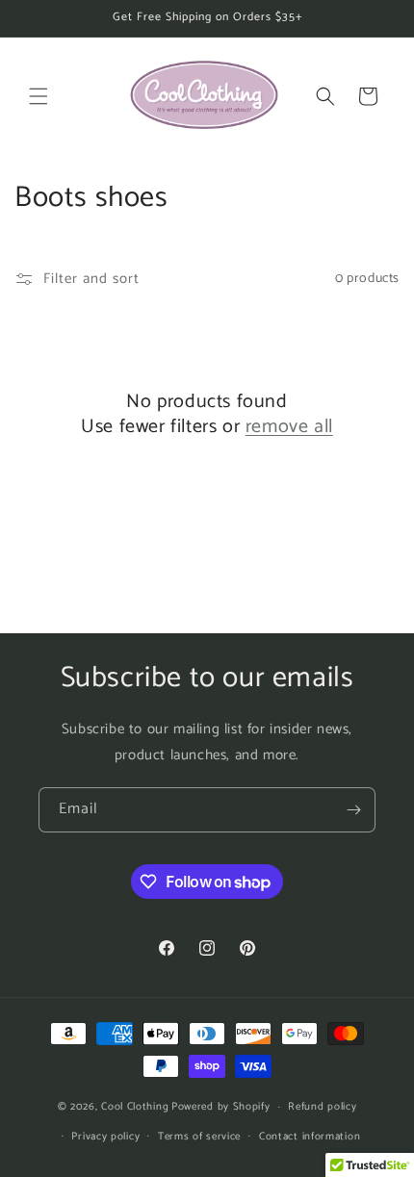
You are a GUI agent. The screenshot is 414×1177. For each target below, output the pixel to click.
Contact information (309, 1136)
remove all (289, 427)
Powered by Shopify (221, 1106)
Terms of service (199, 1136)
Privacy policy (105, 1136)
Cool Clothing (134, 1106)
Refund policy (322, 1106)
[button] (38, 96)
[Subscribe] (353, 809)
